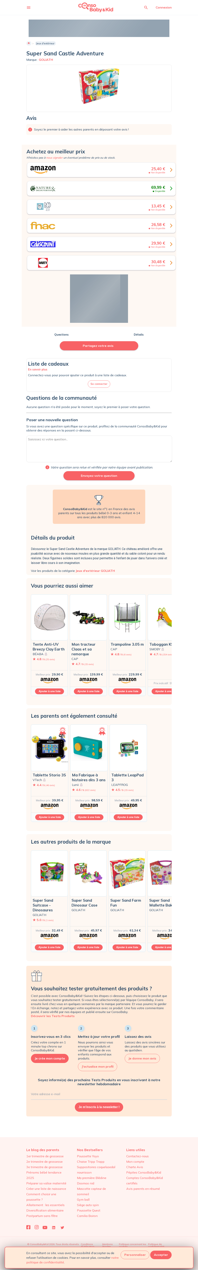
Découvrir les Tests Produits (53, 1016)
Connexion (164, 7)
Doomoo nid (85, 1183)
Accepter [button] (161, 1255)
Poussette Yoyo (88, 1156)
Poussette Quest (88, 1210)
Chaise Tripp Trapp (90, 1161)
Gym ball (83, 1199)
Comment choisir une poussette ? (41, 1196)
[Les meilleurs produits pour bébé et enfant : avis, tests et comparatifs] (90, 7)
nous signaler (54, 157)
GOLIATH (46, 60)
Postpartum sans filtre (42, 1216)
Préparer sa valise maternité (46, 1183)
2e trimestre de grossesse (44, 1161)
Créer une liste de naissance (46, 1189)
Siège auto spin (88, 1205)
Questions (61, 334)
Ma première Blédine (91, 1178)
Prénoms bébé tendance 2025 (43, 1175)
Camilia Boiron (87, 1216)
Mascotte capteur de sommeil (91, 1191)
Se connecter (99, 383)
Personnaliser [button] (135, 1255)
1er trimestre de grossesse (45, 1156)
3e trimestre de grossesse (44, 1167)
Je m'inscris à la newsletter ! (99, 1107)
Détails (139, 334)
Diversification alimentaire (45, 1210)
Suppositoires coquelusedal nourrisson (96, 1169)
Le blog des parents (42, 1150)
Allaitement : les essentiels (45, 1205)
